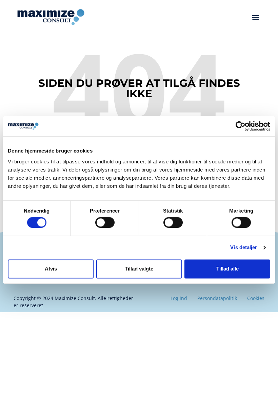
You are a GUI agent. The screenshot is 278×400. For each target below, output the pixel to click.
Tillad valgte (139, 269)
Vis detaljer (243, 248)
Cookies (255, 298)
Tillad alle (227, 269)
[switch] (105, 222)
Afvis (51, 269)
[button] (255, 17)
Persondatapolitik (217, 298)
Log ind (179, 298)
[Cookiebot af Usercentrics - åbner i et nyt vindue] (240, 126)
